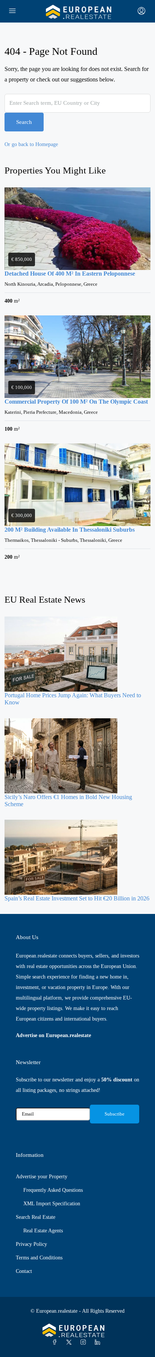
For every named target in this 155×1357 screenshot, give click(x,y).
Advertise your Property (41, 1176)
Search (24, 122)
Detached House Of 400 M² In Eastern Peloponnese (70, 273)
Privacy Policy (31, 1244)
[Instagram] (85, 1342)
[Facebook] (56, 1342)
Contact (24, 1271)
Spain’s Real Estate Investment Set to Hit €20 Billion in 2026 (77, 898)
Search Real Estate (35, 1217)
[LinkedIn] (99, 1342)
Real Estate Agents (43, 1230)
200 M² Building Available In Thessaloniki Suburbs (70, 529)
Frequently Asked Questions (53, 1190)
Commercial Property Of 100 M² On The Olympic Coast (76, 401)
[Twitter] (70, 1342)
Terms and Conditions (39, 1258)
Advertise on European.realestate (53, 1035)
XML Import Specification (51, 1203)
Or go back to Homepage (31, 144)
